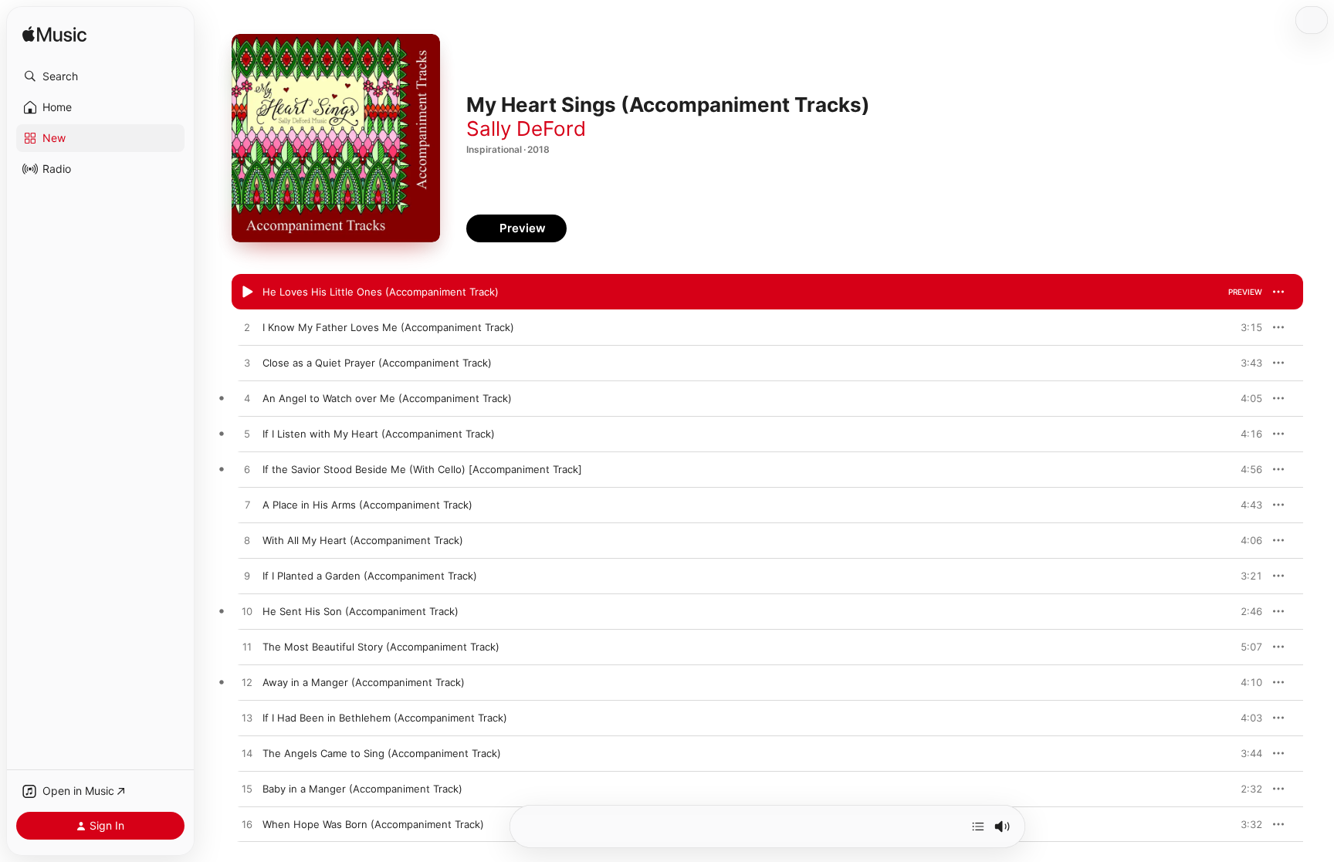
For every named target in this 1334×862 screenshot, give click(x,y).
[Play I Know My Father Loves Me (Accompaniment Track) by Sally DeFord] (247, 328)
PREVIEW (1245, 291)
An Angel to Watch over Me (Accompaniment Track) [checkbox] (387, 398)
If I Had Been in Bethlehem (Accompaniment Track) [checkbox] (384, 718)
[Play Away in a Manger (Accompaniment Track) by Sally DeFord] (247, 683)
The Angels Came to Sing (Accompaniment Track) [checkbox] (381, 753)
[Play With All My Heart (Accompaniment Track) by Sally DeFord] (247, 541)
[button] (100, 76)
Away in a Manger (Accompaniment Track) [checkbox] (363, 682)
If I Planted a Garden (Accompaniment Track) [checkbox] (369, 576)
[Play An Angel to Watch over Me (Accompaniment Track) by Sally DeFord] (247, 399)
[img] (54, 35)
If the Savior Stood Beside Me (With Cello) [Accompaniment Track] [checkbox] (422, 469)
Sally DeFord (526, 128)
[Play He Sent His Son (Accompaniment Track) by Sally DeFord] (247, 612)
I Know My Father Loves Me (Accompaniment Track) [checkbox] (388, 327)
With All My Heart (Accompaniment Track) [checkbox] (362, 540)
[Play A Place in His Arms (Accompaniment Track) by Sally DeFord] (247, 505)
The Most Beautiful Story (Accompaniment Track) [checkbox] (380, 647)
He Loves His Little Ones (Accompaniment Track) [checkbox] (380, 292)
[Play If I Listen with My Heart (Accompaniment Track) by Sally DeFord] (247, 434)
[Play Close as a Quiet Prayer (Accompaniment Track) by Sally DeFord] (247, 363)
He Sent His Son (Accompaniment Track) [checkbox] (360, 611)
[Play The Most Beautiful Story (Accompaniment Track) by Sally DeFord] (247, 647)
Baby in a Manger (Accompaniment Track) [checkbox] (362, 789)
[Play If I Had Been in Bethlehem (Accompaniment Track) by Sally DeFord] (247, 718)
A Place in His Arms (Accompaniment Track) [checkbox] (367, 505)
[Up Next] (978, 826)
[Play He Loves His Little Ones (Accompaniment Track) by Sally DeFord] (247, 292)
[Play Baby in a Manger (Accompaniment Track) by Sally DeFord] (247, 789)
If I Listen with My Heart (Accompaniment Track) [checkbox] (378, 434)
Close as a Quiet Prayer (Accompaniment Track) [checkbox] (377, 363)
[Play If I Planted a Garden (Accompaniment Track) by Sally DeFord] (247, 576)
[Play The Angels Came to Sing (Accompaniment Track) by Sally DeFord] (247, 754)
